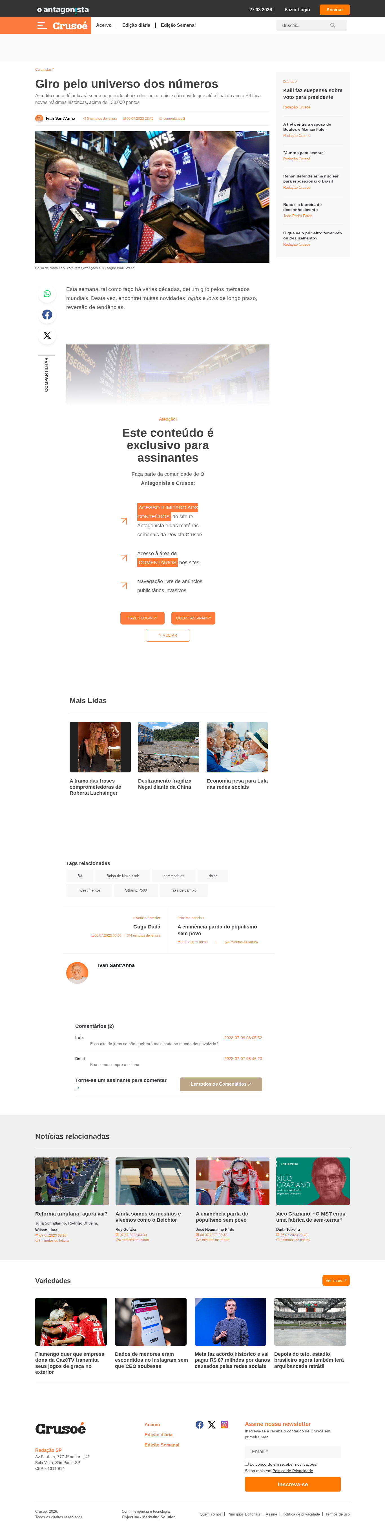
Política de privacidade (301, 1514)
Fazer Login (297, 9)
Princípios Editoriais (243, 1514)
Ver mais (334, 1280)
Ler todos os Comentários (219, 1084)
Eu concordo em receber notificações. (283, 1464)
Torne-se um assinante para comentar (121, 1080)
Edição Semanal (178, 25)
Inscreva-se (293, 1484)
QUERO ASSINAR (192, 618)
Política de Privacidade (293, 1470)
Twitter (47, 335)
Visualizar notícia (88, 725)
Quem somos (211, 1514)
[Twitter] (212, 1425)
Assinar (334, 9)
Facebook (47, 315)
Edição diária (136, 25)
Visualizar (293, 82)
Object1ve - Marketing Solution (149, 1517)
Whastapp (47, 294)
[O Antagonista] (62, 10)
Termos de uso (338, 1514)
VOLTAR (169, 635)
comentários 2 (174, 119)
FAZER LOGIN (141, 618)
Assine (271, 1514)
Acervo (104, 25)
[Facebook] (199, 1425)
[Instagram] (224, 1425)
